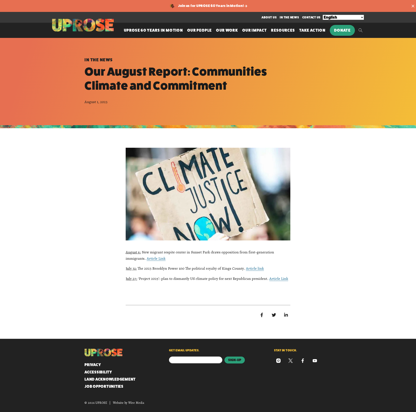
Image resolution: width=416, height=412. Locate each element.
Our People (199, 30)
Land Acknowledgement (110, 379)
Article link (255, 268)
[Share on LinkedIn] (286, 315)
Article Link (156, 258)
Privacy (92, 365)
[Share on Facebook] (261, 315)
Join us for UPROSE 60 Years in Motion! (211, 6)
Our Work (227, 30)
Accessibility (98, 372)
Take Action (312, 30)
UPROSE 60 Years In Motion (153, 30)
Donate (342, 30)
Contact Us (311, 17)
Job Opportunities (104, 386)
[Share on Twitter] (274, 315)
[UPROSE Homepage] (83, 25)
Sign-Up (234, 360)
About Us (269, 17)
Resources (283, 30)
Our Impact (254, 30)
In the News (289, 17)
